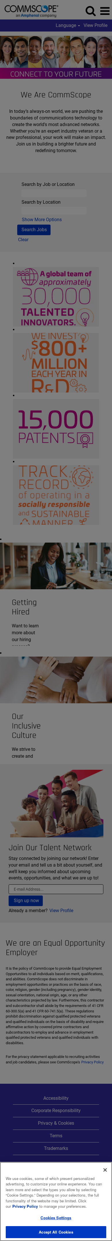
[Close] (105, 1170)
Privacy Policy (25, 1206)
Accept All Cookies (56, 1232)
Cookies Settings (55, 1217)
